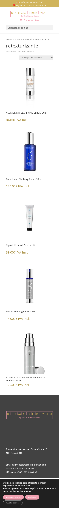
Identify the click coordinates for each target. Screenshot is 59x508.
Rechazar (32, 497)
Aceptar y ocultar (13, 497)
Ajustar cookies (12, 503)
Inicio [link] (8, 39)
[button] (29, 27)
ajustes (27, 491)
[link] (30, 13)
